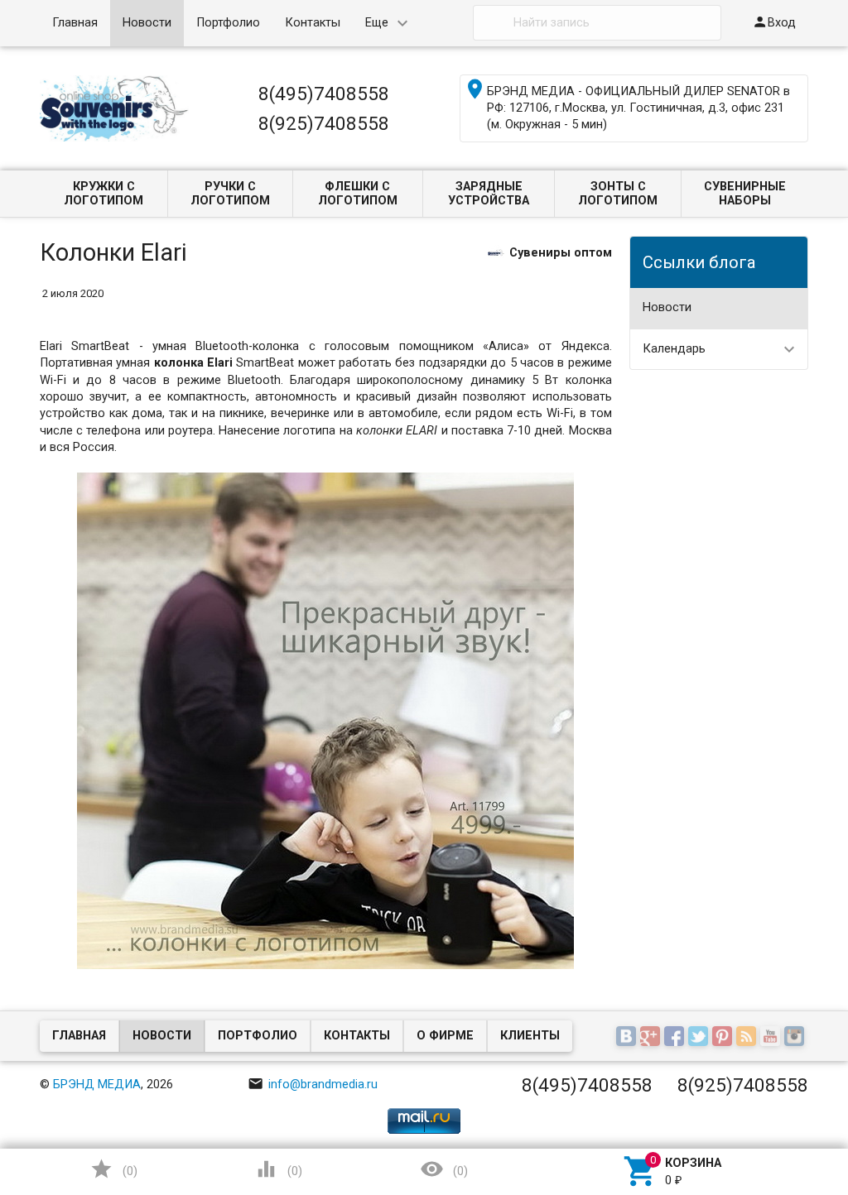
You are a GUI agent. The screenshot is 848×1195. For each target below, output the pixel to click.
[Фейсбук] (676, 1037)
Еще (376, 23)
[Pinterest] (724, 1037)
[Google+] (652, 1037)
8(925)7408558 (323, 123)
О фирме (445, 1036)
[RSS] (748, 1037)
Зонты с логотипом (618, 194)
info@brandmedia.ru (313, 1084)
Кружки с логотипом (103, 194)
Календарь (674, 349)
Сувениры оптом (560, 253)
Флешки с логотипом (358, 194)
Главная (75, 23)
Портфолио (228, 23)
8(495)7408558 (323, 93)
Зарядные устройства (488, 194)
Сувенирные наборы (745, 194)
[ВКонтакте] (628, 1037)
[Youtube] (772, 1037)
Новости (147, 23)
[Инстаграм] (796, 1037)
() (113, 1169)
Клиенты (530, 1036)
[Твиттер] (700, 1037)
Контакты (312, 23)
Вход (774, 22)
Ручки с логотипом (230, 194)
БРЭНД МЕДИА (97, 1084)
